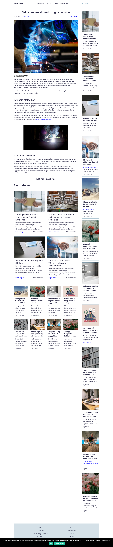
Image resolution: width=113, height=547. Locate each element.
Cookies (55, 3)
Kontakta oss (64, 3)
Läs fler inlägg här (45, 179)
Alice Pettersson (53, 232)
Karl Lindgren (19, 278)
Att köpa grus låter (88, 209)
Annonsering (41, 3)
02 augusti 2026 (87, 342)
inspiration (74, 16)
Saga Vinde (26, 17)
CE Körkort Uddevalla (89, 167)
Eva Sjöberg (19, 232)
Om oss (49, 3)
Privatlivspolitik (60, 543)
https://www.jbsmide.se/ (43, 119)
